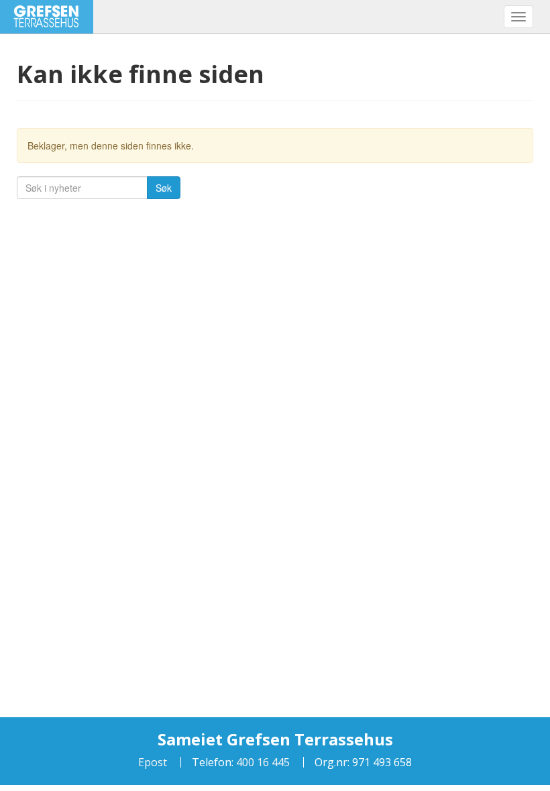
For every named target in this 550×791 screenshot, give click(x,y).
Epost (152, 762)
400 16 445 (261, 762)
